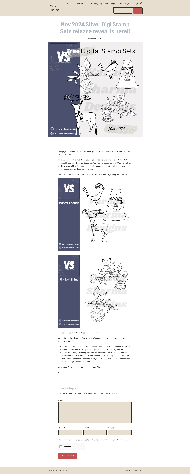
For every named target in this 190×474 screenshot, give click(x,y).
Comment (63, 400)
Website (111, 428)
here (78, 333)
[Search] (137, 11)
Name (61, 428)
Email (86, 428)
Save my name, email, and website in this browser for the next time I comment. (94, 440)
